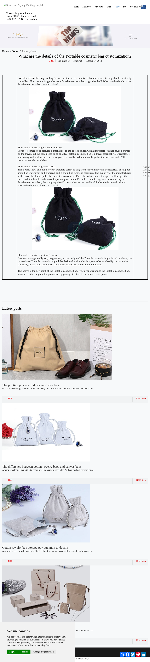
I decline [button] (24, 652)
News (15, 51)
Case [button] (109, 7)
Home (5, 51)
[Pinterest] (103, 65)
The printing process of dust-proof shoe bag (30, 385)
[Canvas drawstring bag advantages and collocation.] (142, 291)
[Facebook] (86, 65)
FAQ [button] (125, 7)
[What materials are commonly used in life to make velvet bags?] (134, 291)
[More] (80, 65)
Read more (141, 398)
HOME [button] (76, 7)
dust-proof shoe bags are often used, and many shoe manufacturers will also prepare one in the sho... (48, 388)
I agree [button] (12, 652)
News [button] (117, 7)
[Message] (114, 65)
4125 (10, 480)
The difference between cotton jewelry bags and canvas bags (41, 466)
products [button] (86, 7)
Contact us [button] (135, 7)
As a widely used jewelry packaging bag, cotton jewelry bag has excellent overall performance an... (48, 551)
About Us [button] (99, 7)
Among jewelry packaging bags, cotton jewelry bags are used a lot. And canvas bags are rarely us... (48, 470)
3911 (10, 561)
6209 (10, 398)
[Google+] (109, 65)
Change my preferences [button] (43, 652)
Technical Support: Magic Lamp (75, 658)
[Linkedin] (97, 65)
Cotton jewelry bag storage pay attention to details (35, 547)
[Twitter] (92, 65)
